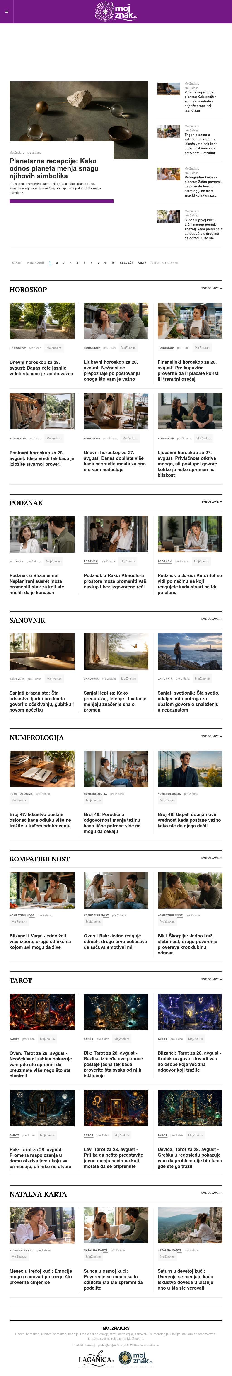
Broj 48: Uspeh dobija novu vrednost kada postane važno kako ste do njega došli (189, 820)
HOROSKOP (18, 348)
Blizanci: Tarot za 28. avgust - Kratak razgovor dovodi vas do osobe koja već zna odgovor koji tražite (190, 1061)
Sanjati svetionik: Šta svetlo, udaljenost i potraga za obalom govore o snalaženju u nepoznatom (189, 701)
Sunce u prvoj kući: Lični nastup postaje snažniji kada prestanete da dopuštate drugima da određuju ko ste (203, 229)
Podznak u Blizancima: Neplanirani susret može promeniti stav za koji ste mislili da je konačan (37, 583)
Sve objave (210, 288)
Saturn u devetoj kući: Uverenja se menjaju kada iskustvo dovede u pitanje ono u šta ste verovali (185, 1279)
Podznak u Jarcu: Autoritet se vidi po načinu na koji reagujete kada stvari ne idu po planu (190, 583)
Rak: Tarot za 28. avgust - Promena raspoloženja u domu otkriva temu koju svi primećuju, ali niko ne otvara (40, 1158)
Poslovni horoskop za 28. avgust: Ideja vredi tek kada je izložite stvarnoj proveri (42, 458)
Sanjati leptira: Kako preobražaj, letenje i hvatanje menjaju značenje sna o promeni (115, 701)
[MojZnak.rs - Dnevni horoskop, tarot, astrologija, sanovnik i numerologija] (116, 11)
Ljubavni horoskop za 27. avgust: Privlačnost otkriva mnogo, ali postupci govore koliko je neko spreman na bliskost (187, 463)
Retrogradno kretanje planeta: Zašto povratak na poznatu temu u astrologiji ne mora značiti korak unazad (203, 186)
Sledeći (126, 263)
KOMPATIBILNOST (22, 915)
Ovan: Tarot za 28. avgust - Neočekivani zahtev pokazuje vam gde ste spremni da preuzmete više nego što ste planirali (41, 1064)
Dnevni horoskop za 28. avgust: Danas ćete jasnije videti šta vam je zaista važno (41, 368)
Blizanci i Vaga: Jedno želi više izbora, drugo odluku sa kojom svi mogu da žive (40, 941)
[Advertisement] (116, 45)
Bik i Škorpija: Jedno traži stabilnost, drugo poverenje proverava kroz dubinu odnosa (187, 944)
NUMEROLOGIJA (21, 793)
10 (113, 263)
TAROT (14, 1039)
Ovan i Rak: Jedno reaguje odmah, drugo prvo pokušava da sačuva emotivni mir (115, 941)
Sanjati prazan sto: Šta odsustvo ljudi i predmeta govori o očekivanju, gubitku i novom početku (42, 701)
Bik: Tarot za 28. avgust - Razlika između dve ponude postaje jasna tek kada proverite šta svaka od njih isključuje (113, 1064)
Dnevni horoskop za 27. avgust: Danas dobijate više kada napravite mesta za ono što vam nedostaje (115, 460)
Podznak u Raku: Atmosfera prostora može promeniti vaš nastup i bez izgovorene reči (115, 581)
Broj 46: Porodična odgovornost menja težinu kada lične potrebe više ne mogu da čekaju (112, 822)
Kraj (142, 263)
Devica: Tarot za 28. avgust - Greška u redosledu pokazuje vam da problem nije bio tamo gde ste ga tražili (190, 1157)
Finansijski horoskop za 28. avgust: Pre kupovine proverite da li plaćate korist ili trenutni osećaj (188, 370)
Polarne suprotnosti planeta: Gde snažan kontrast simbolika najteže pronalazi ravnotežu (201, 101)
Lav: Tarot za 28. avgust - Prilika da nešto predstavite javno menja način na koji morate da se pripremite (113, 1157)
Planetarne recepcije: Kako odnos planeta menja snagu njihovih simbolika (54, 168)
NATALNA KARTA (22, 1250)
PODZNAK (17, 561)
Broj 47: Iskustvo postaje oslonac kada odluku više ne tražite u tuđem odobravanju (40, 820)
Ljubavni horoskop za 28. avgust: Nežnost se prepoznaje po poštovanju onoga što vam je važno (112, 370)
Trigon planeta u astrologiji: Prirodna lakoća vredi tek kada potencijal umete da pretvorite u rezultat (201, 143)
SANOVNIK (17, 679)
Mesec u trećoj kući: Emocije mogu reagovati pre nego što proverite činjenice (41, 1276)
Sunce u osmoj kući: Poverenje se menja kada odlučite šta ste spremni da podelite (113, 1279)
